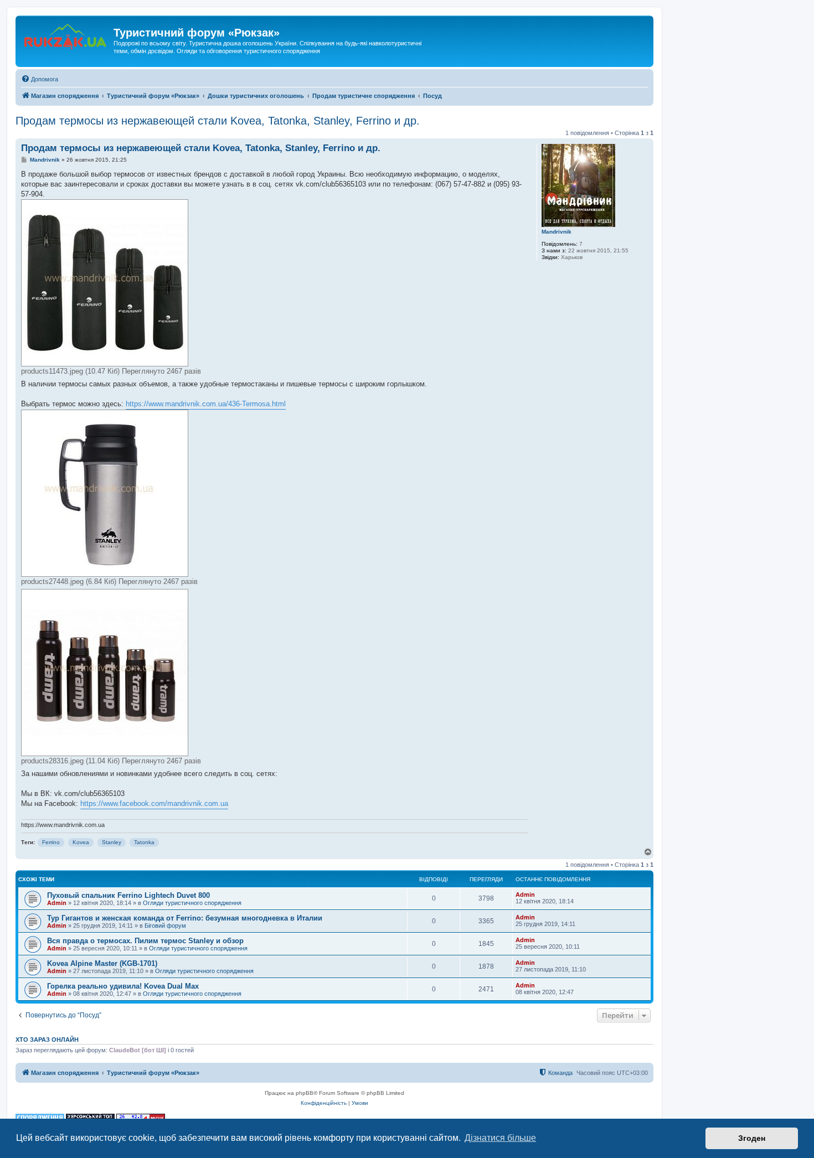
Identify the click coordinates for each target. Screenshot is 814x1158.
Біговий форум (165, 925)
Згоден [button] (751, 1138)
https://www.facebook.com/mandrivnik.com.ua (154, 803)
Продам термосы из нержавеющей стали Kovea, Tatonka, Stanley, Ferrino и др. (218, 121)
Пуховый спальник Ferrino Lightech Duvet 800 (128, 895)
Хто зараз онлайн (47, 1039)
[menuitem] (39, 79)
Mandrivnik (556, 232)
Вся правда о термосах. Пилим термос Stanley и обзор (145, 941)
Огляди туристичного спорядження (192, 902)
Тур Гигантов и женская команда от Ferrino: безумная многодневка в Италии (184, 918)
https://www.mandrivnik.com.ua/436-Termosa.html (206, 404)
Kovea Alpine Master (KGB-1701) (102, 963)
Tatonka (144, 842)
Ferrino (51, 842)
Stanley (111, 842)
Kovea (81, 842)
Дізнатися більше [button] (500, 1138)
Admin (56, 902)
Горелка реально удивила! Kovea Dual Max (123, 986)
